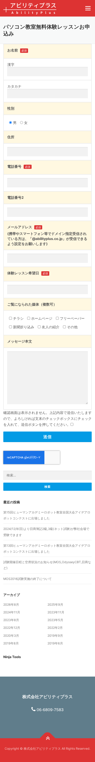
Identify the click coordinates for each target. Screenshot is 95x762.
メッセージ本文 (19, 341)
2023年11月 (56, 612)
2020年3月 (11, 635)
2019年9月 (55, 635)
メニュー (88, 8)
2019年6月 (55, 643)
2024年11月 (11, 612)
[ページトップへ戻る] (47, 738)
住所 (10, 137)
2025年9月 (55, 604)
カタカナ (14, 86)
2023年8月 (11, 620)
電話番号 (18, 166)
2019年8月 (11, 643)
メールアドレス (24, 227)
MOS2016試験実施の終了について (27, 579)
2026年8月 (11, 604)
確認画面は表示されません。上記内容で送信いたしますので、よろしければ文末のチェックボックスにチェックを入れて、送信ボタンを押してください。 (47, 418)
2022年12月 (11, 627)
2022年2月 (55, 627)
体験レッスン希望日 (27, 273)
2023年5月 (55, 620)
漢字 (10, 64)
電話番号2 (15, 197)
